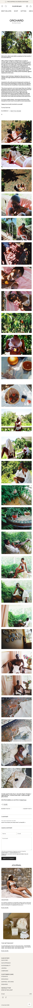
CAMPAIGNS (4, 970)
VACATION (4, 900)
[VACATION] (16, 883)
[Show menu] (2, 6)
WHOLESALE (4, 979)
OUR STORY (4, 960)
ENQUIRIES (4, 984)
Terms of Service (14, 852)
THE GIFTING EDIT (7, 943)
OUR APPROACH (6, 963)
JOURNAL (16, 865)
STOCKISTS (4, 976)
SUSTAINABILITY (5, 965)
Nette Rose (23, 800)
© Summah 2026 (5, 1005)
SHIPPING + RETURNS (7, 981)
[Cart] (30, 6)
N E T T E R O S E (16, 111)
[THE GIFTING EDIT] (16, 926)
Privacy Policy (4, 852)
